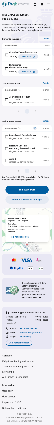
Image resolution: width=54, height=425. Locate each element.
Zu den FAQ (25, 336)
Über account (9, 396)
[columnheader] (20, 90)
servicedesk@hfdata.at (31, 332)
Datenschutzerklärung (14, 408)
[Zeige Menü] (49, 4)
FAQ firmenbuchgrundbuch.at (18, 361)
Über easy (7, 390)
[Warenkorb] (35, 4)
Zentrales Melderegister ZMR (17, 366)
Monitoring (8, 371)
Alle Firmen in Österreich (15, 377)
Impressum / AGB (11, 402)
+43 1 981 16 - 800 (28, 328)
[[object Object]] (35, 128)
